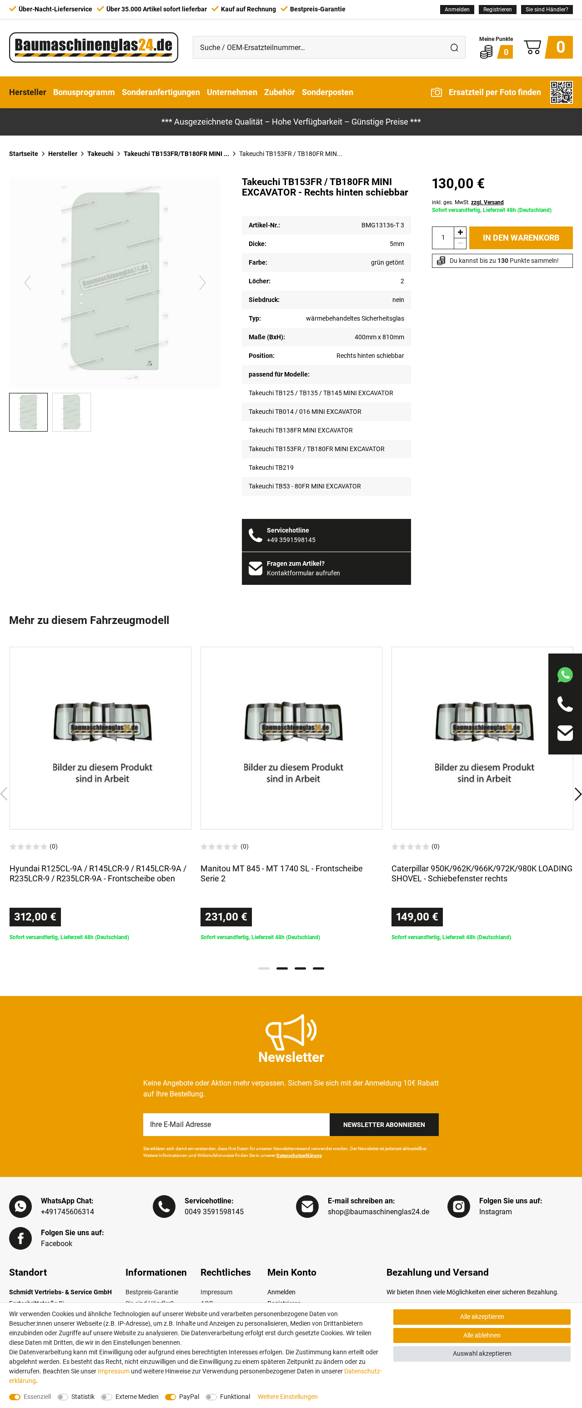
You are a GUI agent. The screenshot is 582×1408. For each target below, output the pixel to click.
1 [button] (264, 968)
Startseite (23, 153)
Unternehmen (232, 92)
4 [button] (318, 968)
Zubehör (279, 92)
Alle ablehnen (482, 1335)
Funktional (235, 1396)
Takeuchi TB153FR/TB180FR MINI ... (176, 153)
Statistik (83, 1396)
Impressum (216, 1292)
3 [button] (300, 968)
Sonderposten (327, 92)
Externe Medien (137, 1396)
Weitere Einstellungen (288, 1396)
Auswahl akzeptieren (482, 1353)
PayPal (189, 1396)
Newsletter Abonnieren (384, 1124)
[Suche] (454, 47)
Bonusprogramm (84, 92)
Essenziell (37, 1396)
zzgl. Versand (487, 202)
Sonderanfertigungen (161, 92)
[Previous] (27, 282)
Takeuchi (100, 153)
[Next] (202, 282)
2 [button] (282, 968)
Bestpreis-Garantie (151, 1292)
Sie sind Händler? (547, 9)
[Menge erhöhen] (460, 232)
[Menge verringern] (460, 243)
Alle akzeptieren (482, 1316)
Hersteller (27, 92)
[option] (100, 794)
